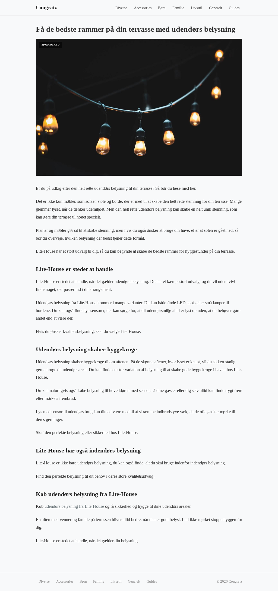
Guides (234, 8)
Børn (162, 8)
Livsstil (196, 8)
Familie (178, 8)
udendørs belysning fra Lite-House (74, 506)
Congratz (46, 7)
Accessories (142, 8)
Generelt (215, 8)
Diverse (121, 8)
